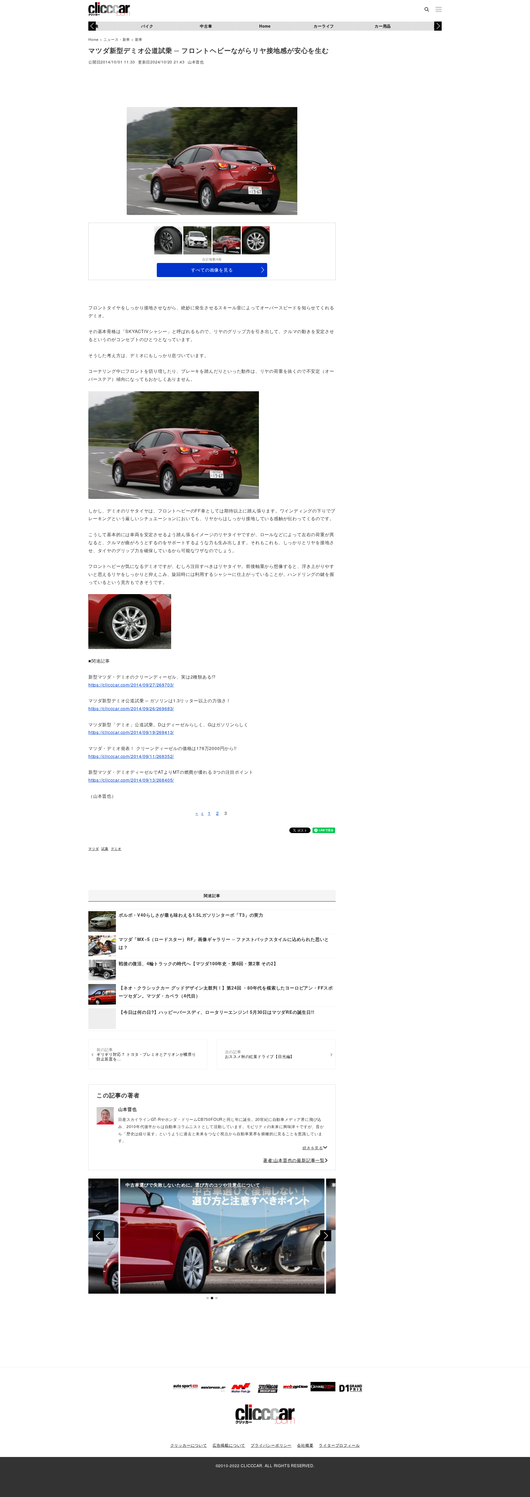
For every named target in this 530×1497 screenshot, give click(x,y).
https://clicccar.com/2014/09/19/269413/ (131, 732)
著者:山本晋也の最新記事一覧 (294, 1160)
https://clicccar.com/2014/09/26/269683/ (131, 708)
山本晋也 (196, 62)
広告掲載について (229, 1445)
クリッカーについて (188, 1445)
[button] (438, 26)
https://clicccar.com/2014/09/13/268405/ (131, 780)
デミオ (116, 848)
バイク (147, 26)
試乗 (104, 848)
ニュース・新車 (117, 39)
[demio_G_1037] (129, 621)
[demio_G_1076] (173, 444)
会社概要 (305, 1445)
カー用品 (383, 26)
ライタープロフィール (339, 1445)
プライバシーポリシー (271, 1445)
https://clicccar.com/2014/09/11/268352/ (131, 756)
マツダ (93, 848)
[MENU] (439, 9)
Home (265, 26)
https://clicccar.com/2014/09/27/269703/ (131, 685)
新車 (139, 39)
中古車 (206, 26)
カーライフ (324, 26)
